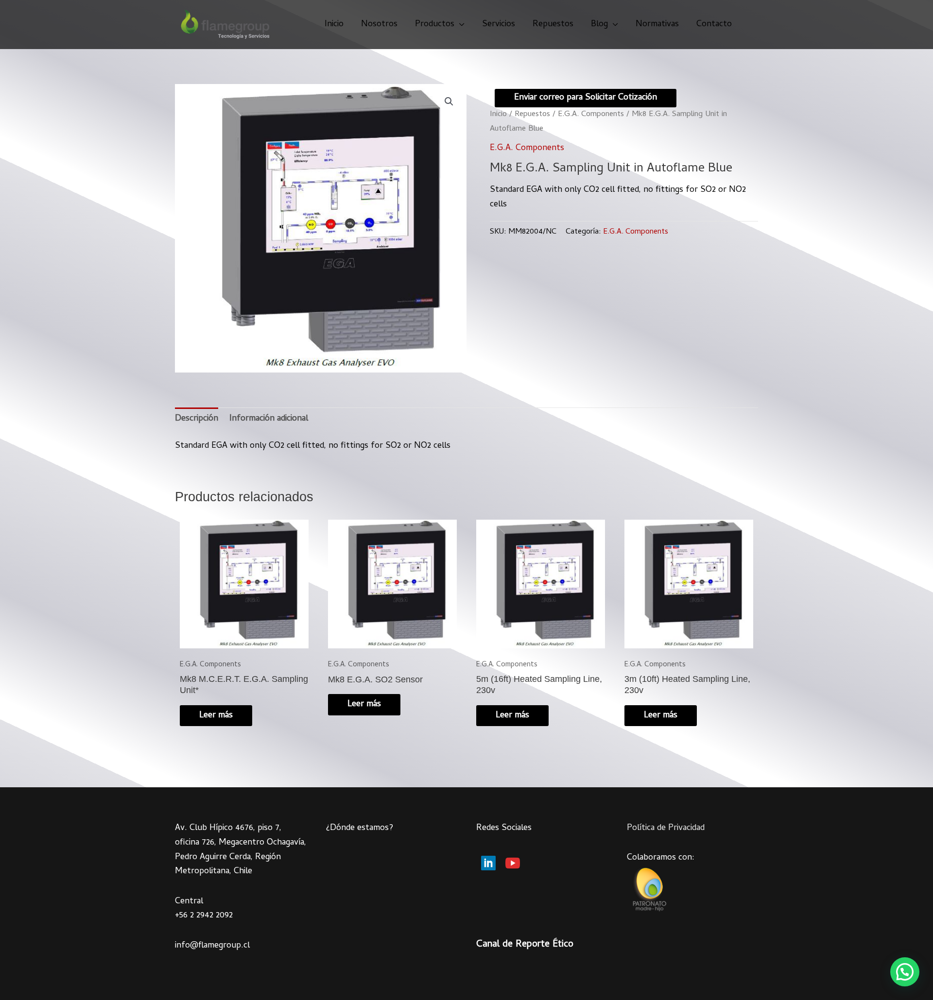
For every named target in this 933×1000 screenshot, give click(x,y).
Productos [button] (434, 24)
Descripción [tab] (196, 419)
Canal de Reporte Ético (524, 945)
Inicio (334, 24)
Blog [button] (599, 24)
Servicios (498, 24)
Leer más (216, 716)
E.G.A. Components (591, 114)
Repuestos (553, 24)
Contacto (714, 24)
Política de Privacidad (666, 828)
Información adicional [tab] (268, 419)
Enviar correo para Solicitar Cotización (585, 98)
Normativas (657, 24)
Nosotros (379, 24)
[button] (449, 101)
